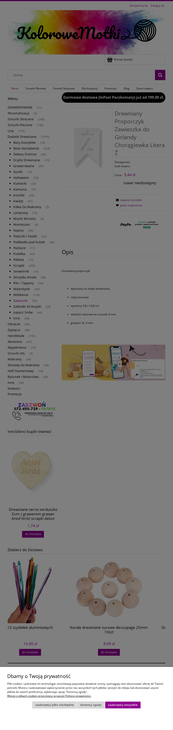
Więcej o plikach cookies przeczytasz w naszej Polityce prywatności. (49, 696)
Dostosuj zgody (91, 705)
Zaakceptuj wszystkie (123, 705)
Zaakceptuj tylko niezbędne (54, 705)
